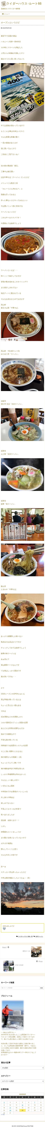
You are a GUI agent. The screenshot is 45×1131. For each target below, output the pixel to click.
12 (22, 1105)
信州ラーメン (39, 936)
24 (10, 1110)
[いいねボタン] (4, 928)
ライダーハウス (22, 936)
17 (10, 1107)
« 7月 (3, 1114)
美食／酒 (30, 936)
